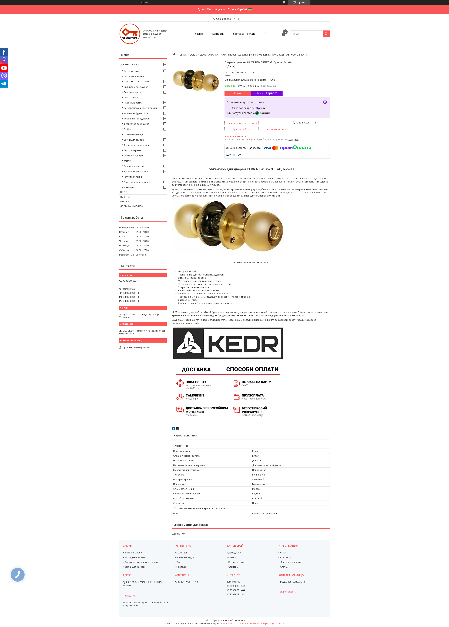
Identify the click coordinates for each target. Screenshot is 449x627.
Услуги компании (133, 176)
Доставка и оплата (244, 33)
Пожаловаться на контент (234, 623)
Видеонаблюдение (134, 166)
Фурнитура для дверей (137, 145)
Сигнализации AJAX (134, 134)
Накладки (181, 566)
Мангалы (129, 187)
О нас (123, 192)
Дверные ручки (209, 54)
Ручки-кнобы (228, 54)
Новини (125, 196)
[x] (177, 429)
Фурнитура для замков (136, 123)
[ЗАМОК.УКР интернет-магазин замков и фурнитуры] (129, 33)
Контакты (218, 33)
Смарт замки (131, 97)
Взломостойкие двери (136, 171)
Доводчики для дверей (137, 118)
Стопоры (233, 566)
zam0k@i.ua (129, 288)
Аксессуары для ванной (137, 182)
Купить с (261, 93)
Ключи (127, 160)
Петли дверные (132, 150)
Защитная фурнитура (136, 113)
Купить (237, 93)
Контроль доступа (134, 155)
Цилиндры (182, 552)
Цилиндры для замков (136, 86)
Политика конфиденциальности (267, 623)
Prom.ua (240, 620)
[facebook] (173, 429)
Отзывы (124, 201)
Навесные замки (133, 102)
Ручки (179, 562)
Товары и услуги (187, 54)
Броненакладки (185, 557)
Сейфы (127, 129)
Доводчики (234, 552)
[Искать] (326, 33)
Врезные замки (132, 71)
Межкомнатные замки (136, 81)
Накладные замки (134, 76)
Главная (198, 33)
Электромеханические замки (140, 107)
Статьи (284, 566)
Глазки (232, 557)
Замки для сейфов (134, 139)
